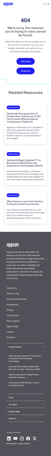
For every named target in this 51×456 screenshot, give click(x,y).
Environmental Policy (17, 299)
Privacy (10, 310)
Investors (11, 337)
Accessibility (12, 304)
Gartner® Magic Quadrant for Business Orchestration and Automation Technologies (25, 358)
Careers (10, 331)
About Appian (13, 320)
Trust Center (12, 315)
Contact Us (12, 288)
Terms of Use (13, 293)
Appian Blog (12, 326)
